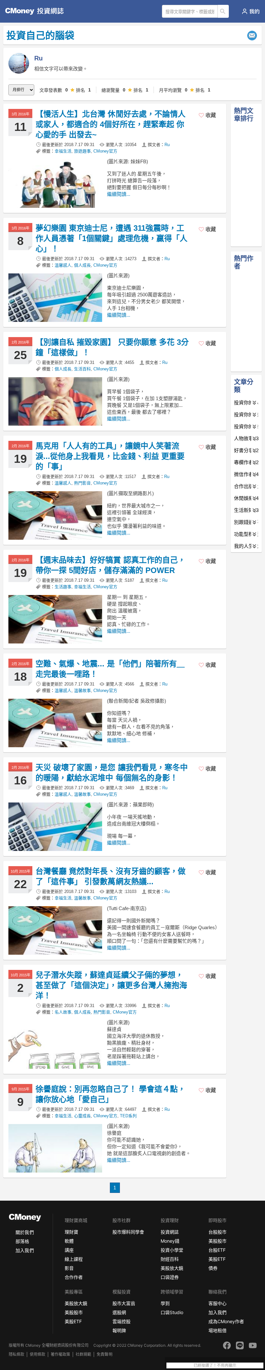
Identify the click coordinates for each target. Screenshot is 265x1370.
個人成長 (82, 265)
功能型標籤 (246, 534)
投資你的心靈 (246, 402)
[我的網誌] (250, 11)
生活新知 (246, 510)
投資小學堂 (172, 1250)
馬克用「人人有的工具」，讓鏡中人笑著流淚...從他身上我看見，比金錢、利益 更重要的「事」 (110, 456)
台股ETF (217, 1250)
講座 (69, 1250)
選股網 (119, 1312)
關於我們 (25, 1232)
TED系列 (128, 1115)
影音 (69, 1268)
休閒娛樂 (246, 498)
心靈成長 (82, 1115)
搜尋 (223, 11)
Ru (167, 144)
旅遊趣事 (82, 151)
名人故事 (63, 1012)
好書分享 (246, 450)
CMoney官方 (105, 151)
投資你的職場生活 (246, 414)
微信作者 (246, 474)
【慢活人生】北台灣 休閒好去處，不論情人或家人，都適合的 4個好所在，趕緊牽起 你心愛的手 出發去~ (111, 124)
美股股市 (217, 1241)
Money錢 (170, 1241)
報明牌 (119, 1330)
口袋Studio (172, 1312)
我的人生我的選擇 (246, 546)
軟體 (69, 1241)
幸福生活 (63, 151)
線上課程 (74, 1259)
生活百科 (82, 368)
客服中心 (217, 1303)
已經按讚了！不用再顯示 (215, 1365)
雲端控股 (121, 1321)
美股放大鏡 (172, 1268)
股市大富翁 (123, 1303)
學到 (165, 1303)
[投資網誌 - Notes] (30, 11)
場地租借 (217, 1330)
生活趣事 (63, 586)
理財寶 (71, 1232)
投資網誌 (170, 1232)
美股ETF (217, 1259)
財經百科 (170, 1259)
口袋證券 (170, 1277)
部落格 (22, 1241)
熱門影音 (82, 483)
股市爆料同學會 (128, 1232)
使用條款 (37, 1354)
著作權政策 (60, 1354)
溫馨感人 (63, 265)
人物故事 (246, 438)
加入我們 (25, 1250)
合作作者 (74, 1277)
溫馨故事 (82, 690)
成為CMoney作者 (226, 1321)
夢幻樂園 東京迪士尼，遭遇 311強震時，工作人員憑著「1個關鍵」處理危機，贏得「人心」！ (111, 238)
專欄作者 (246, 462)
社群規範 (83, 1354)
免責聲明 (104, 1354)
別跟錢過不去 (246, 522)
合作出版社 (246, 486)
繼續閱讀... (118, 194)
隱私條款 (16, 1354)
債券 (212, 1268)
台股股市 (217, 1232)
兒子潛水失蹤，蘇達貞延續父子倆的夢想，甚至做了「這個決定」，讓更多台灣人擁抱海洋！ (111, 985)
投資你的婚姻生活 (246, 426)
